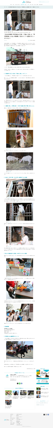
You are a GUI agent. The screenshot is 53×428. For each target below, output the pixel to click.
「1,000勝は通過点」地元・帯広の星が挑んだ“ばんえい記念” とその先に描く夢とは (8, 397)
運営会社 (17, 415)
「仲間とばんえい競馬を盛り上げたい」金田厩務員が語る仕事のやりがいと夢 (31, 397)
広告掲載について (18, 422)
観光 (29, 32)
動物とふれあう (9, 32)
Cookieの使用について (19, 419)
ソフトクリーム (42, 404)
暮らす (25, 4)
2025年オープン (45, 402)
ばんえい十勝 (9, 65)
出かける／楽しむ (17, 4)
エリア (28, 4)
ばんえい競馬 (5, 32)
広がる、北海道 (36, 4)
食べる (11, 4)
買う (13, 4)
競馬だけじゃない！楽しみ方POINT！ (24, 32)
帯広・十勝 (31, 4)
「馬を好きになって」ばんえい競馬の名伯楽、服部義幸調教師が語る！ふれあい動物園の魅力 (16, 397)
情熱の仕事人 (41, 4)
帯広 (12, 32)
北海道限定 (38, 404)
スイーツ (38, 402)
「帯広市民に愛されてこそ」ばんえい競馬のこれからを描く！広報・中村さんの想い (8, 406)
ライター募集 (18, 423)
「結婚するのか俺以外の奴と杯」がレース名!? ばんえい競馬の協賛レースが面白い (23, 397)
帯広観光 (18, 32)
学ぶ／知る (22, 4)
